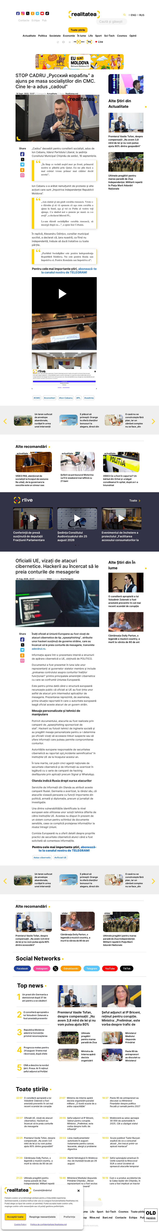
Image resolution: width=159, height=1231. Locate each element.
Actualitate (29, 35)
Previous (2, 418)
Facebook (22, 154)
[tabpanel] (33, 525)
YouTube (110, 968)
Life (90, 35)
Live (100, 41)
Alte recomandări (31, 446)
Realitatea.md (72, 93)
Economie (69, 35)
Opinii (132, 35)
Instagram (42, 968)
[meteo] (70, 41)
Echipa (36, 20)
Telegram (22, 164)
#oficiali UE (60, 857)
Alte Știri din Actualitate (119, 104)
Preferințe (69, 1216)
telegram (37, 14)
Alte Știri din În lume (121, 565)
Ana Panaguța (67, 579)
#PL (78, 397)
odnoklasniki (33, 14)
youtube (42, 14)
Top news (30, 986)
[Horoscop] (57, 41)
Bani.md (107, 1217)
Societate (55, 35)
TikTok (127, 968)
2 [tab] (78, 545)
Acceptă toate (15, 1216)
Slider (49, 579)
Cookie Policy (20, 1224)
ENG (133, 15)
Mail (22, 175)
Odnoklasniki (22, 170)
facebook (18, 14)
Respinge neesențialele (42, 1216)
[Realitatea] (86, 15)
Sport (98, 35)
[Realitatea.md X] (28, 13)
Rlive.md (95, 1217)
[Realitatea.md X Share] (23, 159)
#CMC (37, 397)
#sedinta (89, 397)
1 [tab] (75, 545)
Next (156, 418)
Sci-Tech (109, 35)
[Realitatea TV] (89, 41)
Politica (42, 35)
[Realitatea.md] (150, 1215)
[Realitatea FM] (79, 41)
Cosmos (122, 35)
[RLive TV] (23, 500)
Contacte (23, 20)
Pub (44, 20)
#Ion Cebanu (66, 397)
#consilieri (49, 397)
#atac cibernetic (42, 857)
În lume (81, 35)
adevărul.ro (38, 648)
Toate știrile (78, 29)
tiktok (47, 14)
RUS (141, 15)
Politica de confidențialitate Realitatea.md (48, 1224)
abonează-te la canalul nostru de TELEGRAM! (69, 270)
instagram (23, 14)
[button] (78, 1190)
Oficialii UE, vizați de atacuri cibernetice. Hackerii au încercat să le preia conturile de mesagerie (57, 566)
